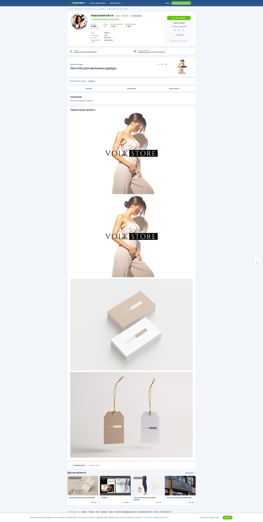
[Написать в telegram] (174, 30)
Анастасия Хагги (102, 15)
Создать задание (179, 23)
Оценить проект (78, 465)
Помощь (91, 512)
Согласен (227, 517)
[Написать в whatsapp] (183, 30)
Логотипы (91, 81)
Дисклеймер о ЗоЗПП (145, 512)
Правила (104, 512)
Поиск (98, 512)
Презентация (131, 88)
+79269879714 (180, 35)
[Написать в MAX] (179, 30)
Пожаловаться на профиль (179, 41)
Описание (88, 88)
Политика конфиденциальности (126, 512)
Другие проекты (76, 472)
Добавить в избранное (179, 26)
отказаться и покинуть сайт (209, 517)
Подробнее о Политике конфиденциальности (151, 517)
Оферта (111, 512)
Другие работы (174, 88)
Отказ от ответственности (162, 512)
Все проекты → (190, 473)
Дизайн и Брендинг (76, 64)
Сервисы (84, 512)
